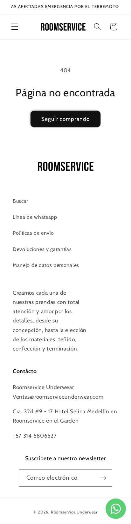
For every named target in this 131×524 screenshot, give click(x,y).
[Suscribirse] (104, 478)
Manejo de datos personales (46, 265)
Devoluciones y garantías (42, 249)
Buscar (20, 201)
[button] (15, 27)
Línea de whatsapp (35, 217)
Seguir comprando (65, 118)
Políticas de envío (33, 233)
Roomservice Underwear (74, 512)
